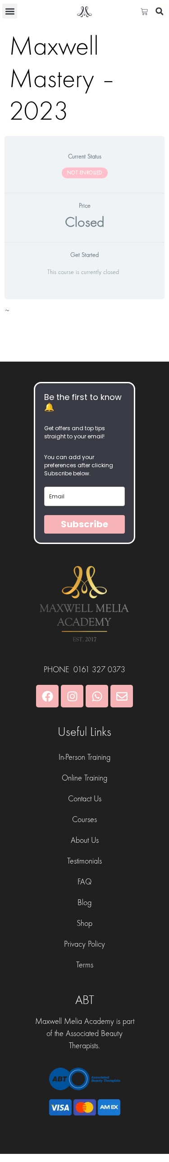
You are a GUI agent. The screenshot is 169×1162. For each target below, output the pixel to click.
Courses (84, 819)
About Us (85, 840)
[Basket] (146, 11)
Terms (84, 965)
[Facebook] (47, 696)
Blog (84, 902)
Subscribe (84, 524)
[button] (9, 11)
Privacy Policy (84, 944)
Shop (84, 923)
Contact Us (84, 799)
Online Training (84, 778)
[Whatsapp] (97, 696)
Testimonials (84, 861)
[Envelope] (121, 696)
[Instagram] (72, 696)
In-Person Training (84, 757)
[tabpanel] (84, 313)
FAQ (84, 882)
